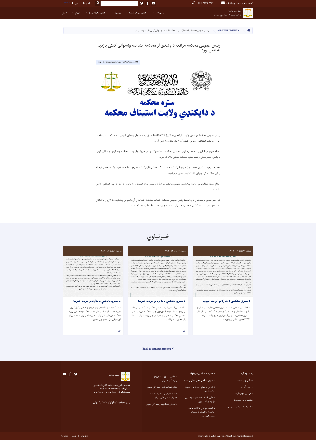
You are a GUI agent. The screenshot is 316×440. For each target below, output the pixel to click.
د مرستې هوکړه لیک (244, 393)
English (86, 3)
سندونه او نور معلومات (243, 400)
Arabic (66, 3)
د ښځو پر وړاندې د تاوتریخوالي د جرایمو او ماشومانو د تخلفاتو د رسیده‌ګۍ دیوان (201, 412)
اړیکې (64, 13)
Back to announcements (157, 349)
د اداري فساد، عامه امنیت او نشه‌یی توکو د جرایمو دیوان (200, 399)
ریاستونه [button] (117, 13)
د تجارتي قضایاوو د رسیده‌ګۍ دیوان (161, 404)
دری (77, 3)
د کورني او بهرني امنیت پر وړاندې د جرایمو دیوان (200, 389)
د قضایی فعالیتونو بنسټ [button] (97, 13)
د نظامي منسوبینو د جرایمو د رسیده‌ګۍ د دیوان (164, 378)
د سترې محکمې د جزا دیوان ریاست (199, 380)
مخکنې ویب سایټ (245, 380)
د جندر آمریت (247, 387)
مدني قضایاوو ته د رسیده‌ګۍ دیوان (162, 387)
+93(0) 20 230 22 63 (204, 3)
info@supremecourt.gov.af (239, 3)
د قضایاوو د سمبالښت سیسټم (240, 407)
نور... (248, 331)
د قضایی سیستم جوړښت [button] (138, 13)
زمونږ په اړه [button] (159, 13)
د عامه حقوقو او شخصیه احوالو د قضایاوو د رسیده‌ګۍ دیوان (163, 396)
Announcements (228, 30)
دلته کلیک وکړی (99, 402)
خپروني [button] (77, 13)
